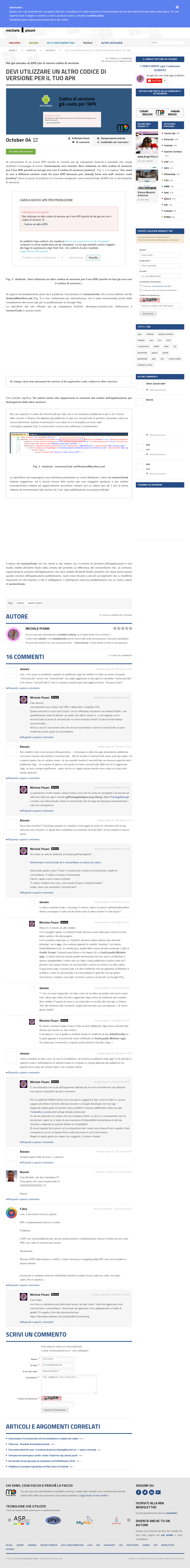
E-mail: (34, 1365)
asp (151, 340)
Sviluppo (14, 43)
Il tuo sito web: (30, 1371)
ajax (140, 334)
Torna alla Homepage (119, 58)
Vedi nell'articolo (156, 390)
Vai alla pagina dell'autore (116, 615)
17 (72, 1467)
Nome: (34, 1359)
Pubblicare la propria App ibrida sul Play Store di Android (38, 1466)
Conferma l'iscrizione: (150, 282)
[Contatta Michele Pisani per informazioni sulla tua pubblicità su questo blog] (160, 110)
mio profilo (167, 1535)
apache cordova (35, 603)
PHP (156, 1545)
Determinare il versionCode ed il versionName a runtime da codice (65, 862)
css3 (168, 340)
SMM (166, 186)
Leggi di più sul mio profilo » (94, 1495)
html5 (156, 346)
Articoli (50, 50)
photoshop (142, 359)
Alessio (25, 746)
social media (175, 359)
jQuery (167, 198)
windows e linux (145, 365)
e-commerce (143, 346)
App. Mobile (145, 161)
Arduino (168, 211)
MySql (9, 1545)
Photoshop (169, 174)
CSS (166, 180)
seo (162, 359)
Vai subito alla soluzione (21, 151)
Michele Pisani (38, 628)
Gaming (146, 1545)
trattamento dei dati (162, 286)
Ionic (166, 192)
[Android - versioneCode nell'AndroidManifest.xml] (69, 443)
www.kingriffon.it (147, 156)
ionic (166, 346)
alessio (24, 669)
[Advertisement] (118, 32)
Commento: (31, 1377)
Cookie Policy (164, 1558)
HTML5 (167, 217)
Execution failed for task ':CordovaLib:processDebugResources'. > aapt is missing (52, 1450)
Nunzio (24, 1172)
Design (33, 43)
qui (113, 1103)
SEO (166, 168)
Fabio (23, 1209)
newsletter (171, 1513)
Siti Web (143, 199)
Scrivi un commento (120, 656)
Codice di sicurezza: (27, 1398)
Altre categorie (112, 43)
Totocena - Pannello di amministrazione (29, 1444)
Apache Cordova (173, 151)
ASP (166, 162)
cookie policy (96, 15)
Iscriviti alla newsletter (117, 61)
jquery (155, 353)
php (153, 359)
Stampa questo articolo (111, 138)
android (20, 603)
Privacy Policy (177, 1558)
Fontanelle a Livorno (41, 1112)
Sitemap (10, 1549)
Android (31, 50)
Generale (169, 139)
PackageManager (120, 797)
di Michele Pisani (78, 138)
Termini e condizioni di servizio (142, 1558)
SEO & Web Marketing (72, 1545)
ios (174, 346)
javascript (142, 353)
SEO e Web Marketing (61, 43)
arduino (141, 340)
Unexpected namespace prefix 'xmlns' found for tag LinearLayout (43, 1455)
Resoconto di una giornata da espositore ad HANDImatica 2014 (42, 1461)
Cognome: (145, 261)
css (159, 340)
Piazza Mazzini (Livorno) (146, 194)
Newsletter (167, 1545)
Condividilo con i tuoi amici (112, 142)
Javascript (169, 133)
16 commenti (80, 142)
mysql (165, 353)
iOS (166, 205)
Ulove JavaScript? (156, 383)
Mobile (88, 43)
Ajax (89, 1545)
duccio (149, 399)
